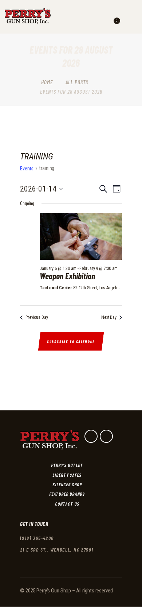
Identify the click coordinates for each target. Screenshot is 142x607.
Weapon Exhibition (67, 276)
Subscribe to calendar (71, 341)
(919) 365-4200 (37, 538)
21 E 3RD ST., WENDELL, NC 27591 (56, 549)
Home (47, 82)
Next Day (109, 317)
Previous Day (36, 317)
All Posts (77, 82)
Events (26, 168)
